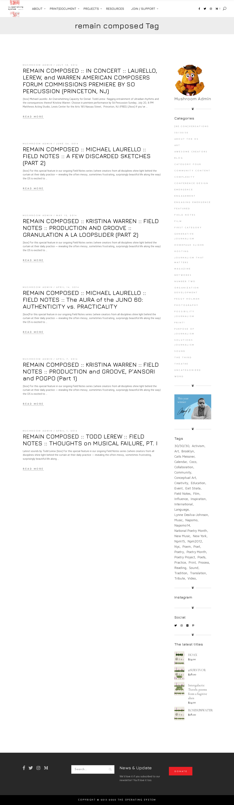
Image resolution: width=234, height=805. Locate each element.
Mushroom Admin (38, 65)
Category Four (187, 164)
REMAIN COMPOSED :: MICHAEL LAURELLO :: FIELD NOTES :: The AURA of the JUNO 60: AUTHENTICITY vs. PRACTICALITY (84, 299)
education (198, 483)
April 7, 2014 (67, 359)
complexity (184, 177)
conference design (191, 183)
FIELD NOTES (185, 215)
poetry (179, 552)
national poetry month (190, 531)
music (178, 520)
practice (180, 562)
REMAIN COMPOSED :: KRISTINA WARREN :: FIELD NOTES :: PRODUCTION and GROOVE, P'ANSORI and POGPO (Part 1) (91, 371)
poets (201, 557)
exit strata (193, 488)
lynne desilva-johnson (191, 515)
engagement (185, 196)
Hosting (181, 251)
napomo (191, 520)
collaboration (183, 467)
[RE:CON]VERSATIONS (191, 126)
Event (178, 488)
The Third (183, 358)
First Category (188, 228)
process (203, 562)
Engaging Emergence (192, 202)
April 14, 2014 (67, 287)
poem (186, 546)
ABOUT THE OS (186, 139)
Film (178, 221)
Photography (186, 305)
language (181, 509)
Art (177, 145)
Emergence (183, 190)
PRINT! (179, 323)
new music (182, 536)
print (192, 562)
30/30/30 (181, 133)
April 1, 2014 (67, 431)
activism (198, 446)
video (192, 578)
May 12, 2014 (66, 216)
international (183, 504)
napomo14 (182, 525)
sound (193, 568)
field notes (182, 493)
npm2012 (195, 541)
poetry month (196, 552)
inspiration (198, 499)
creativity (181, 483)
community (182, 472)
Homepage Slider (189, 245)
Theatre (181, 364)
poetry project (184, 557)
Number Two (185, 282)
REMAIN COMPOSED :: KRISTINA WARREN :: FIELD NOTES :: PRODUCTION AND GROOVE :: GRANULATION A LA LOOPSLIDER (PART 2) (91, 227)
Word (179, 377)
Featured (182, 209)
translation (198, 573)
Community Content (192, 171)
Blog (178, 158)
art (176, 451)
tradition (180, 573)
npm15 (179, 541)
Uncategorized (187, 370)
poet (196, 546)
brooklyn (187, 451)
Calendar (180, 462)
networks (183, 275)
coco (192, 462)
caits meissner (184, 456)
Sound (180, 351)
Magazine (182, 269)
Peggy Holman (187, 299)
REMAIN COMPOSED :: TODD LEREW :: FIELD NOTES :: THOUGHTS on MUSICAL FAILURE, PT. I (90, 440)
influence (181, 499)
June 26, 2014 (67, 144)
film (196, 493)
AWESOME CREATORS (191, 152)
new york (199, 536)
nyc (177, 546)
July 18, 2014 (67, 65)
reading (180, 568)
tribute (179, 578)
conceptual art (185, 478)
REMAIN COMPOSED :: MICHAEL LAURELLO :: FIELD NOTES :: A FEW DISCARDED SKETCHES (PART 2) (87, 155)
